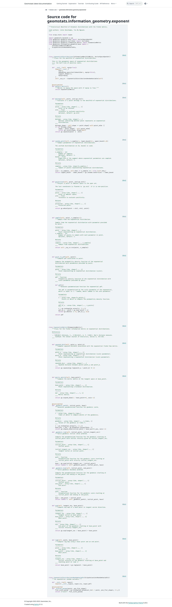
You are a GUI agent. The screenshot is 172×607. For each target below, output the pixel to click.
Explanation (73, 4)
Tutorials (81, 4)
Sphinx (36, 604)
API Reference (104, 4)
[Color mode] (146, 3)
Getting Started (62, 4)
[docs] (124, 55)
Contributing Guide (91, 4)
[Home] (46, 10)
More (113, 4)
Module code (53, 10)
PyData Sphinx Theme (135, 603)
